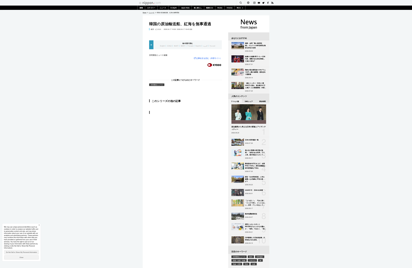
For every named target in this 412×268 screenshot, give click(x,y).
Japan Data (185, 8)
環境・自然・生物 (239, 260)
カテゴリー (151, 8)
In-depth (173, 8)
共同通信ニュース (157, 85)
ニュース (163, 8)
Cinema (229, 8)
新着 (141, 8)
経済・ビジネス (156, 29)
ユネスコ (252, 260)
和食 (246, 264)
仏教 (253, 264)
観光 (250, 257)
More (239, 8)
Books (219, 8)
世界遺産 (260, 257)
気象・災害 (237, 264)
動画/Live (209, 8)
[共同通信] (214, 64)
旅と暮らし (198, 8)
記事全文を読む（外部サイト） (209, 58)
